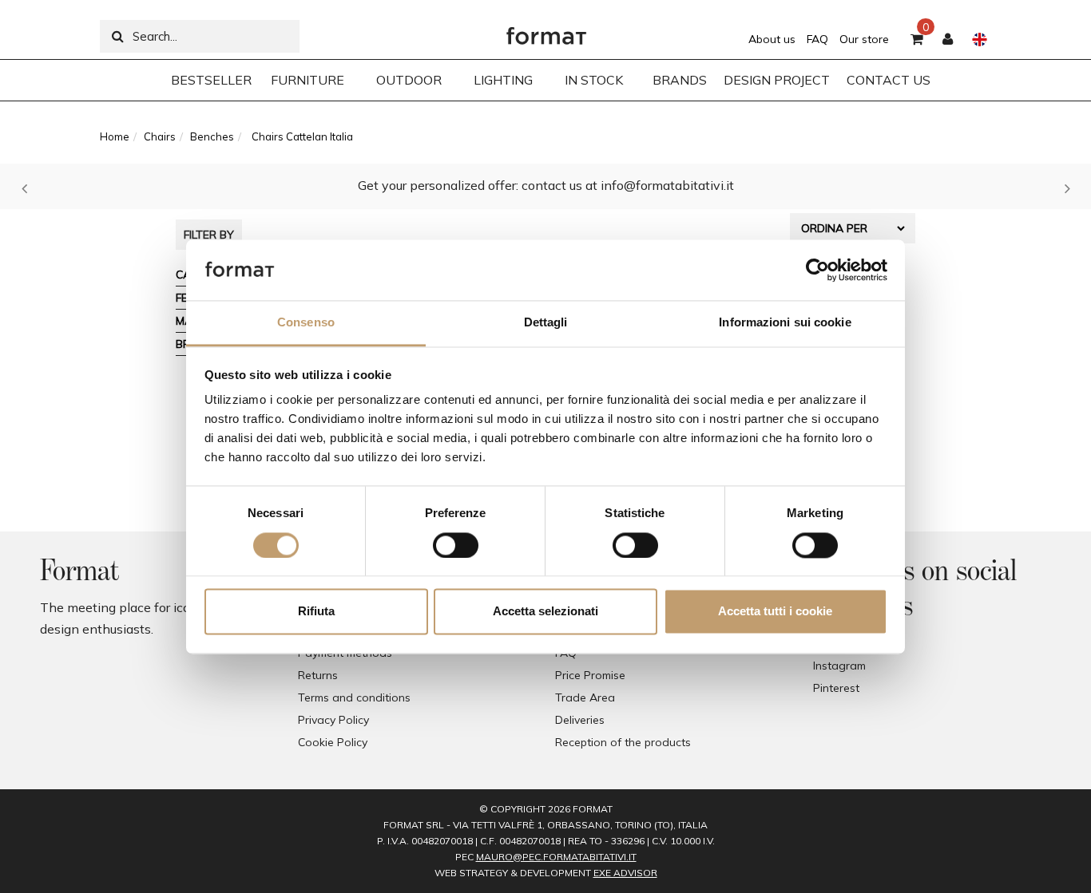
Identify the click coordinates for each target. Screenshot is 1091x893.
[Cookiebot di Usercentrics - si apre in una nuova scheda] (817, 270)
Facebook (838, 643)
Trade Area (585, 697)
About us (771, 39)
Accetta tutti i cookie (775, 611)
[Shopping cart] (916, 40)
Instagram (839, 665)
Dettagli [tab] (546, 323)
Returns (318, 675)
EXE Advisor (625, 873)
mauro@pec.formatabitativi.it (556, 857)
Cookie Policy (332, 742)
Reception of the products (623, 742)
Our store (864, 39)
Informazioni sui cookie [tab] (785, 323)
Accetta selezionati (545, 611)
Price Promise (590, 675)
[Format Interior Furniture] (546, 32)
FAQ (817, 39)
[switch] (455, 545)
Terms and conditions (354, 697)
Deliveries (580, 720)
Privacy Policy (333, 720)
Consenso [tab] (306, 323)
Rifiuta (316, 611)
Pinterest (836, 688)
